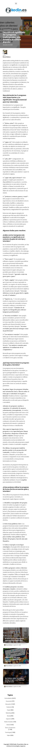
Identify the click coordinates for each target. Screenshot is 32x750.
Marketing (8, 713)
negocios (8, 719)
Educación (8, 704)
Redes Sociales (8, 722)
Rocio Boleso (7, 57)
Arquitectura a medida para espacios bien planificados (14, 639)
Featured (8, 707)
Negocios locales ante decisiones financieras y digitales (13, 659)
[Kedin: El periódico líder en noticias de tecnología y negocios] (16, 14)
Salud (8, 725)
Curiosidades (7, 30)
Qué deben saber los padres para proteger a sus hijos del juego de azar (14, 680)
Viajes (8, 735)
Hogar (8, 710)
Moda (8, 716)
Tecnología (8, 732)
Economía (8, 701)
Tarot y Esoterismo (10, 728)
